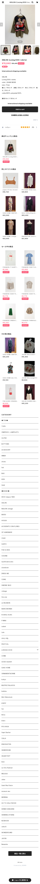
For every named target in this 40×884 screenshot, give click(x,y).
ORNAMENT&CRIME (8, 673)
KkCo (3, 715)
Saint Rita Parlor (7, 785)
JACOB (4, 838)
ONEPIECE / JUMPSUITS (10, 432)
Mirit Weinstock (7, 697)
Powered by (18, 865)
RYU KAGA (5, 726)
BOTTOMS (5, 444)
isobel (4, 626)
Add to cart (20, 109)
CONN (4, 656)
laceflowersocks (7, 562)
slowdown (5, 567)
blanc (3, 720)
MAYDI (4, 514)
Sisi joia (4, 597)
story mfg (5, 638)
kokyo (4, 679)
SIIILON (4, 503)
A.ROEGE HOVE (7, 650)
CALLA (4, 738)
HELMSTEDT (6, 756)
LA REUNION (6, 603)
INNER (4, 456)
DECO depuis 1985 (8, 497)
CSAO (4, 538)
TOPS (4, 426)
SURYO (4, 544)
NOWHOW (5, 821)
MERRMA (5, 797)
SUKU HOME (6, 667)
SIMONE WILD (6, 585)
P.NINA (4, 620)
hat (3, 467)
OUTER (4, 438)
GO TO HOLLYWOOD (9, 803)
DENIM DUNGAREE (8, 809)
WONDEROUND (7, 832)
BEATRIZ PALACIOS (9, 685)
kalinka (4, 691)
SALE (3, 485)
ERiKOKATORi (6, 744)
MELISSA (5, 773)
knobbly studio (7, 614)
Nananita (5, 844)
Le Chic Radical (7, 768)
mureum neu (6, 791)
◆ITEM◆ (5, 420)
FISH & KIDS (6, 550)
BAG (3, 473)
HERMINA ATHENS (8, 815)
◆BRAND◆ (5, 491)
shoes (4, 461)
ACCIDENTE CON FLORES (11, 526)
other (3, 779)
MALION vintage (7, 509)
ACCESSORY (6, 450)
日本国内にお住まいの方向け (20, 115)
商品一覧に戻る (20, 854)
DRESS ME (5, 573)
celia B (4, 826)
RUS (3, 762)
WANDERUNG (6, 750)
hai (3, 709)
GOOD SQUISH (7, 662)
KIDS (3, 479)
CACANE (4, 556)
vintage (4, 591)
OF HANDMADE (7, 532)
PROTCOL (5, 644)
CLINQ (4, 579)
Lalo (3, 632)
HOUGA (4, 520)
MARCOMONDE (7, 609)
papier (4, 703)
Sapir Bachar (6, 732)
